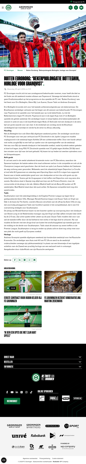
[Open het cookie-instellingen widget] (3, 460)
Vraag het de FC (79, 2)
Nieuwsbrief (12, 401)
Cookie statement (57, 458)
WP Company (64, 462)
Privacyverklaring (45, 458)
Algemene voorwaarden (30, 458)
